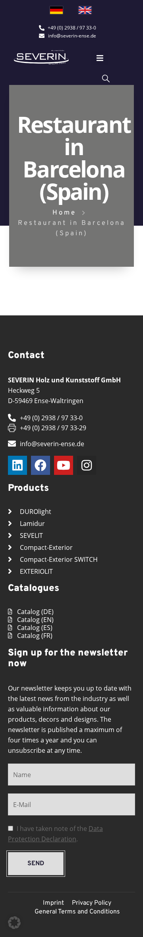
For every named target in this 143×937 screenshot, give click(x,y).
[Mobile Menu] (99, 58)
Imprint (53, 903)
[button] (14, 922)
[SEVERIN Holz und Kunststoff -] (41, 57)
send (35, 864)
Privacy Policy (91, 903)
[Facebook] (40, 465)
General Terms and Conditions (77, 912)
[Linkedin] (17, 465)
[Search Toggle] (105, 78)
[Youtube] (63, 465)
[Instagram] (86, 465)
